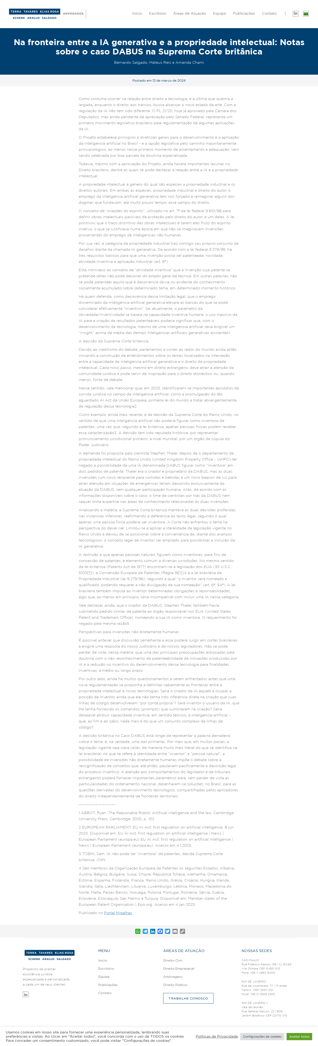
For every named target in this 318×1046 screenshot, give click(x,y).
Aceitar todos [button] (299, 1036)
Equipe (219, 13)
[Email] (175, 931)
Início (137, 13)
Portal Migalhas (118, 913)
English (281, 28)
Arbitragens (189, 35)
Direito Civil (189, 20)
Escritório (157, 13)
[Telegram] (145, 931)
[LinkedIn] (152, 931)
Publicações (244, 13)
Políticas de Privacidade (217, 1036)
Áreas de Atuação (189, 13)
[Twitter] (167, 931)
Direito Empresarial (189, 28)
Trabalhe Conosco (188, 998)
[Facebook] (160, 931)
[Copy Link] (182, 931)
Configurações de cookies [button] (262, 1036)
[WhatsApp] (137, 931)
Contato (105, 993)
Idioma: (305, 13)
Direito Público (189, 43)
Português (281, 20)
